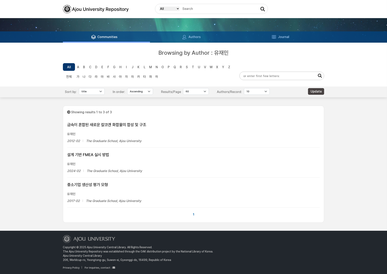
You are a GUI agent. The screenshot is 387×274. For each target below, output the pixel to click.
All (69, 67)
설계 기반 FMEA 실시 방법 (88, 154)
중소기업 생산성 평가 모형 (87, 184)
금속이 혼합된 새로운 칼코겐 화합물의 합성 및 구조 (106, 124)
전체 (69, 77)
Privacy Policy (71, 267)
